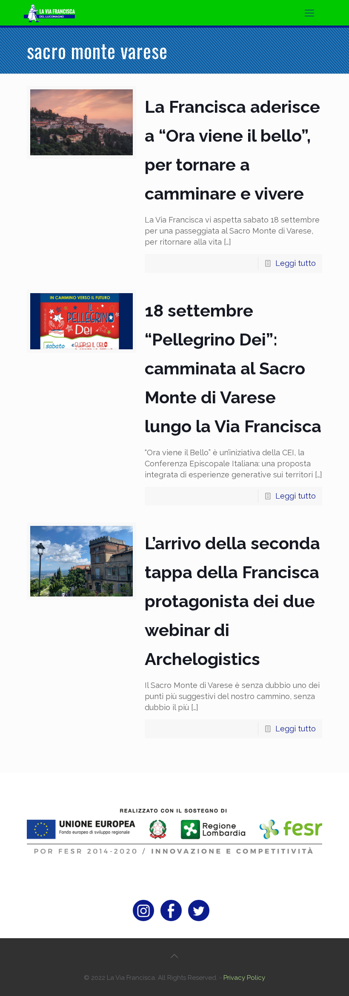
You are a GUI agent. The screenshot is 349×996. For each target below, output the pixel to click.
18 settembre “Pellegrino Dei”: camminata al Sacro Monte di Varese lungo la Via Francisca (233, 368)
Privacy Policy (244, 978)
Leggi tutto (295, 263)
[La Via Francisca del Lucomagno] (60, 13)
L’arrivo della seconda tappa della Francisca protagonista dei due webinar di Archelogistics (232, 601)
